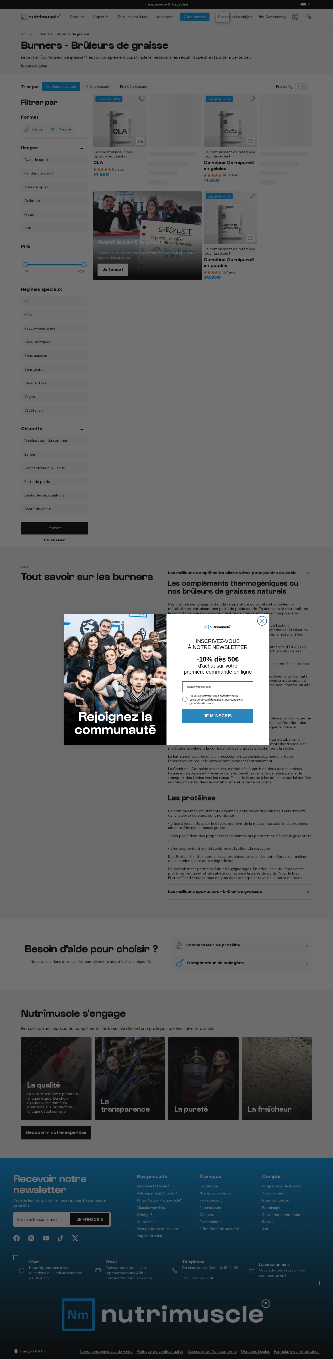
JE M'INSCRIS (218, 716)
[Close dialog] (262, 620)
